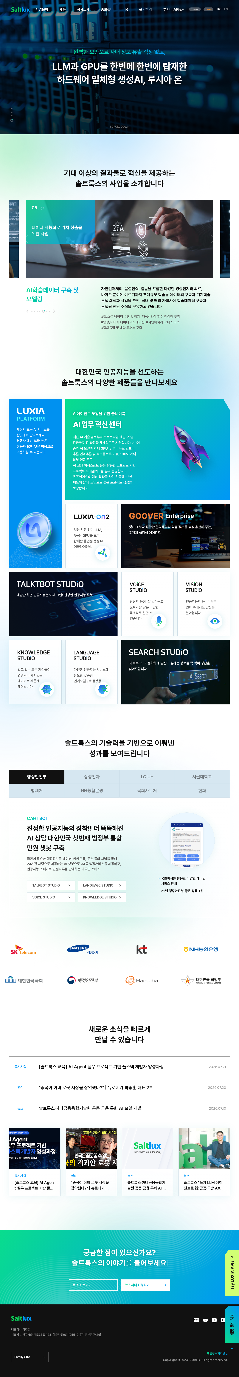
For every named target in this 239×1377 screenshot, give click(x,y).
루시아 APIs (172, 9)
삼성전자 (92, 776)
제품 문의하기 (232, 1324)
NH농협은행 (92, 790)
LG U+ (147, 776)
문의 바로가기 (82, 1285)
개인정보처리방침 (217, 1353)
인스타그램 (223, 1320)
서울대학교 (202, 776)
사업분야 (41, 9)
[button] (12, 109)
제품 (62, 9)
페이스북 (214, 1320)
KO (219, 9)
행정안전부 (37, 776)
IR (126, 9)
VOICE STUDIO (43, 897)
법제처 (37, 790)
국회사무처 (147, 790)
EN (226, 9)
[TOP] (232, 1348)
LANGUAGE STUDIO (98, 885)
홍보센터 (107, 9)
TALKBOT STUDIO (46, 885)
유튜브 (205, 1320)
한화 (202, 790)
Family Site (22, 1357)
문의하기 (145, 9)
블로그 (196, 1320)
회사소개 (83, 9)
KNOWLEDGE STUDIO (100, 897)
